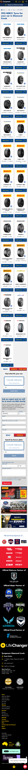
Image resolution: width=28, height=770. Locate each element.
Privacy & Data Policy (10, 763)
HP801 (20, 308)
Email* (3, 425)
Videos (4, 728)
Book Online (5, 721)
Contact (4, 719)
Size (3, 411)
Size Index (4, 733)
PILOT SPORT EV (7, 110)
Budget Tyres (5, 736)
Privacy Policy (5, 479)
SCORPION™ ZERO (20, 184)
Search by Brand (5, 699)
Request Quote (6, 483)
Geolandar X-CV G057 (7, 359)
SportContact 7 (21, 258)
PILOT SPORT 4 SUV (20, 86)
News (3, 726)
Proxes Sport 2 (21, 37)
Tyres (3, 694)
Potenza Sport (7, 234)
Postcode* (4, 429)
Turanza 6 (20, 234)
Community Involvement (9, 724)
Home (3, 10)
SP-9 (7, 334)
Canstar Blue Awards (6, 735)
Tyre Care (4, 701)
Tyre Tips (4, 703)
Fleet (3, 723)
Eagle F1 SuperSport (21, 284)
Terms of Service (14, 479)
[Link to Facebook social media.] (14, 767)
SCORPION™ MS (7, 184)
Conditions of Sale (18, 763)
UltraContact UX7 (7, 284)
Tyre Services (5, 714)
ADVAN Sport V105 (20, 334)
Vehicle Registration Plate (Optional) (8, 463)
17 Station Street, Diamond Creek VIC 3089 (14, 659)
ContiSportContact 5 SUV (7, 259)
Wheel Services (5, 715)
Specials (4, 717)
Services (4, 710)
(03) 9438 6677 (8, 663)
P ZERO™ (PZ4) (7, 159)
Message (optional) (6, 468)
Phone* (9, 420)
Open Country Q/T (7, 37)
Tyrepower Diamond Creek (15, 5)
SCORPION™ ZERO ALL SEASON (7, 210)
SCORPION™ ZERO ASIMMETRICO (20, 210)
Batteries (4, 712)
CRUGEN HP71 (20, 62)
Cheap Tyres (4, 738)
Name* (4, 416)
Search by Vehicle (6, 696)
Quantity (21, 411)
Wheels (4, 705)
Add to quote (6, 43)
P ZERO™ (21, 135)
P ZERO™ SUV (21, 159)
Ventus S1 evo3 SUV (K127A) (7, 309)
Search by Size (5, 698)
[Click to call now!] (16, 1)
